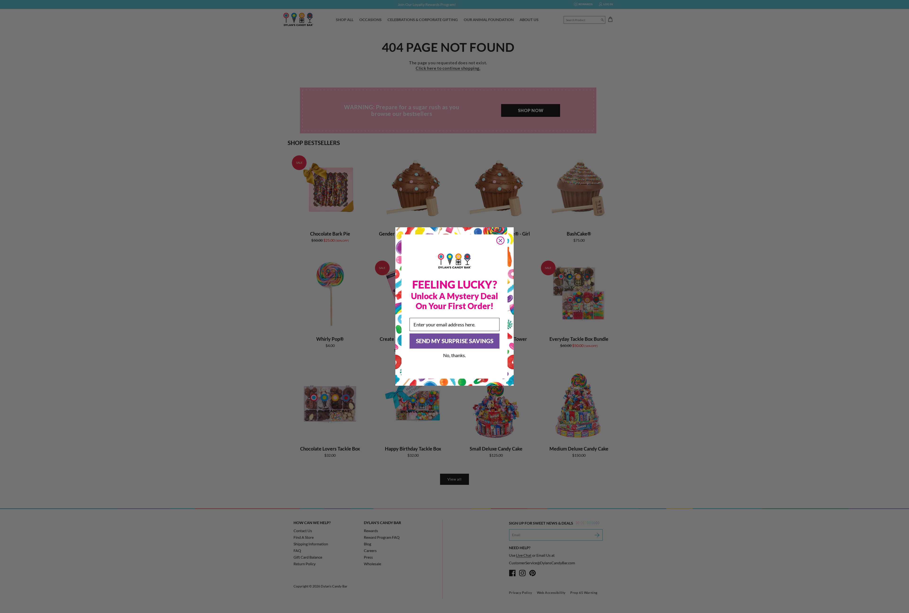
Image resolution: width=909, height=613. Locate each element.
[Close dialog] (500, 240)
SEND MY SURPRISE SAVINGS (454, 340)
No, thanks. (454, 355)
